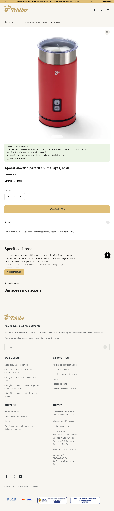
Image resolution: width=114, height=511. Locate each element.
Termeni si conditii (61, 369)
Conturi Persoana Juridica (64, 389)
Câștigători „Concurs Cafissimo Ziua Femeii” (20, 394)
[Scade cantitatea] (9, 196)
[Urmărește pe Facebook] (6, 476)
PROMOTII (105, 1)
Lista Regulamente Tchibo (16, 365)
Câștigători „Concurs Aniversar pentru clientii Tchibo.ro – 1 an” (21, 387)
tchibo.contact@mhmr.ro (63, 421)
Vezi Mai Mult (14, 272)
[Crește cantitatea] (21, 196)
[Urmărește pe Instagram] (13, 476)
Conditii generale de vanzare (66, 374)
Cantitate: (8, 190)
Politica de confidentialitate (65, 365)
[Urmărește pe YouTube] (20, 476)
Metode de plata (60, 384)
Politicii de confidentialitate (45, 338)
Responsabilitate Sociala (15, 416)
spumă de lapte (21, 255)
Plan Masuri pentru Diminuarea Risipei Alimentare (18, 427)
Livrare (56, 379)
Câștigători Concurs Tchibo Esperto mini (20, 379)
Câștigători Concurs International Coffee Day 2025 (19, 371)
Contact (7, 421)
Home (7, 22)
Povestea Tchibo (11, 412)
